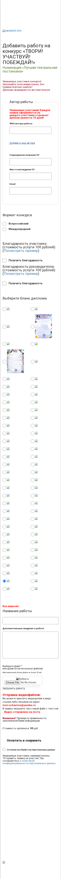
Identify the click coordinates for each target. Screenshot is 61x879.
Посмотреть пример (21, 251)
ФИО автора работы (20, 123)
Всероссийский (18, 223)
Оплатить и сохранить (24, 740)
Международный (19, 229)
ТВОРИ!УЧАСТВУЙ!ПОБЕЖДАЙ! (14, 22)
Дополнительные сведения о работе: (23, 628)
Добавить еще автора (22, 143)
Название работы (17, 611)
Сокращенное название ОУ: (24, 155)
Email (12, 184)
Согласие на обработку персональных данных (31, 750)
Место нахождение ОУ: (22, 169)
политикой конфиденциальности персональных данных (29, 762)
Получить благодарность (25, 260)
